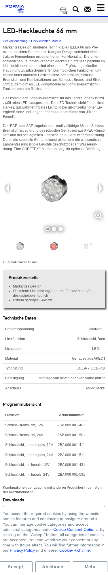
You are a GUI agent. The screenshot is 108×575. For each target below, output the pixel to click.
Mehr (90, 566)
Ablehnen (52, 566)
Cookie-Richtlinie (74, 550)
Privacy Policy (22, 550)
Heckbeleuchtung (15, 41)
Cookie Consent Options (75, 529)
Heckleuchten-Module (46, 41)
